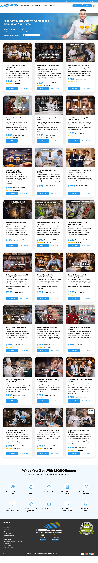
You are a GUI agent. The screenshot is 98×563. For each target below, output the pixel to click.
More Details (24, 88)
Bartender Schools (8, 543)
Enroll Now (77, 5)
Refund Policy (7, 539)
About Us (60, 1)
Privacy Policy (7, 533)
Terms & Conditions (8, 535)
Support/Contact (78, 1)
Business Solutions (49, 5)
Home (5, 525)
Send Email (42, 539)
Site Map (5, 537)
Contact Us (6, 529)
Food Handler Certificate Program (12, 541)
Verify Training (7, 545)
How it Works (7, 527)
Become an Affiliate (8, 547)
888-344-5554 (55, 539)
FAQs (70, 1)
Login (87, 5)
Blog (66, 1)
